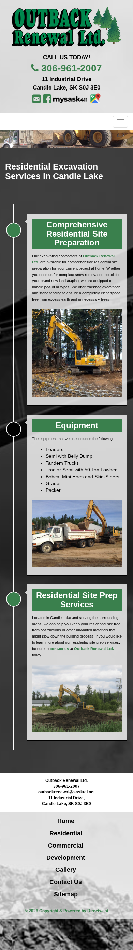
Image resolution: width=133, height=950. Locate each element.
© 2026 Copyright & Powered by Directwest (66, 910)
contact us (59, 649)
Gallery (65, 869)
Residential (65, 833)
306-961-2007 (71, 68)
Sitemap (66, 894)
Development (65, 857)
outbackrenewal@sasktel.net (66, 792)
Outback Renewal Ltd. (94, 649)
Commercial (65, 845)
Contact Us (65, 882)
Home (65, 821)
